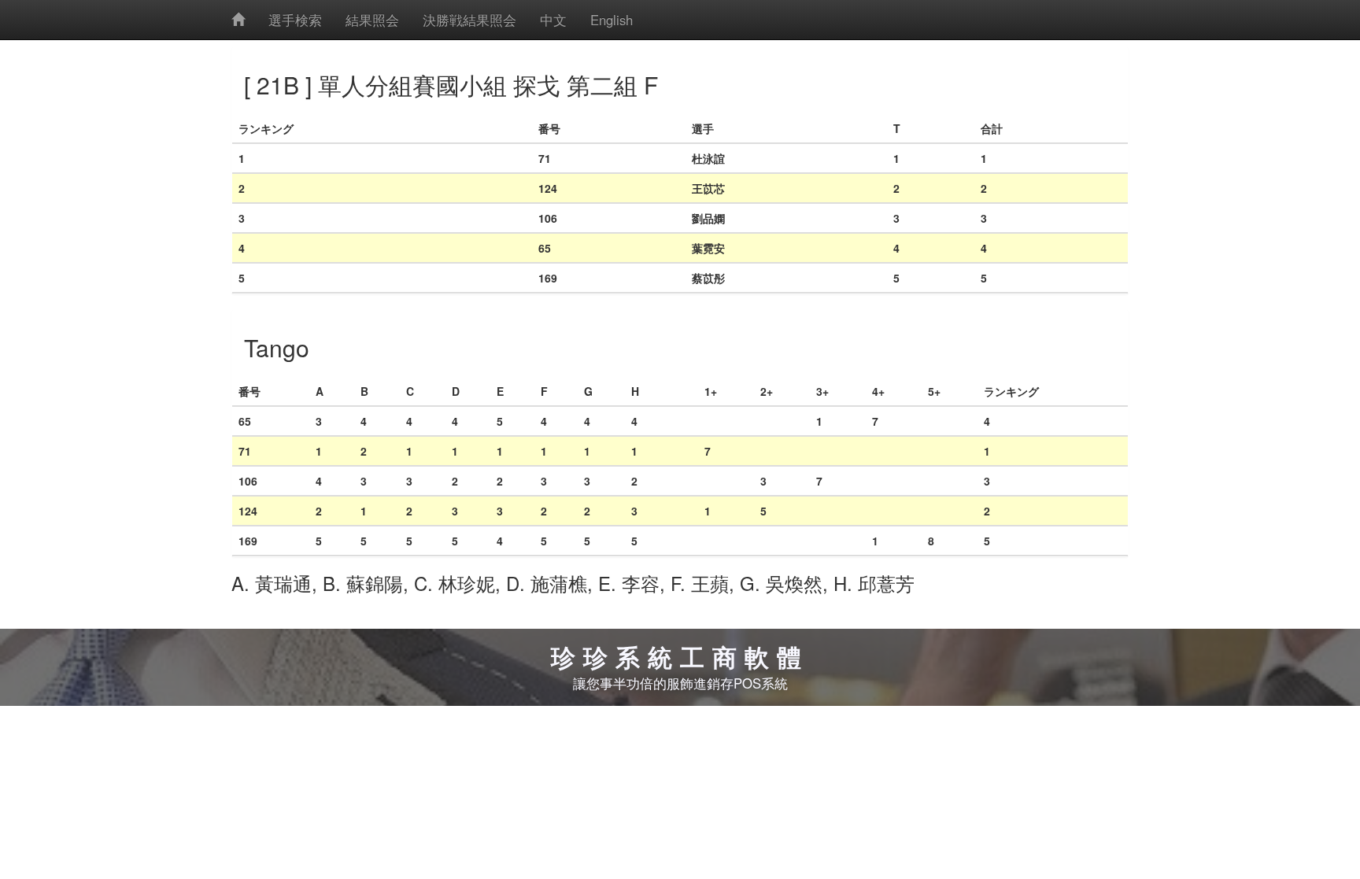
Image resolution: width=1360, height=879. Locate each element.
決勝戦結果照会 (469, 19)
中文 (553, 19)
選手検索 (295, 19)
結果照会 (372, 19)
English (611, 19)
